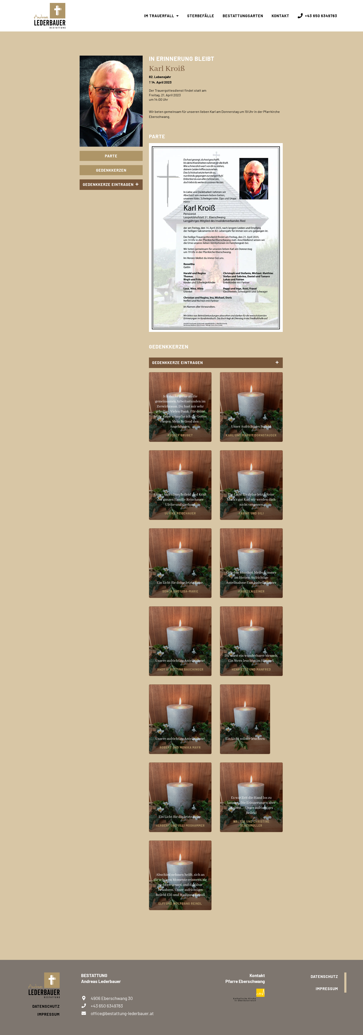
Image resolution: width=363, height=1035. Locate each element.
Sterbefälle (200, 15)
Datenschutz (46, 1006)
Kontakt (280, 15)
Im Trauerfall (159, 15)
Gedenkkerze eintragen (108, 184)
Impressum (48, 1014)
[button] (111, 184)
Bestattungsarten (243, 15)
